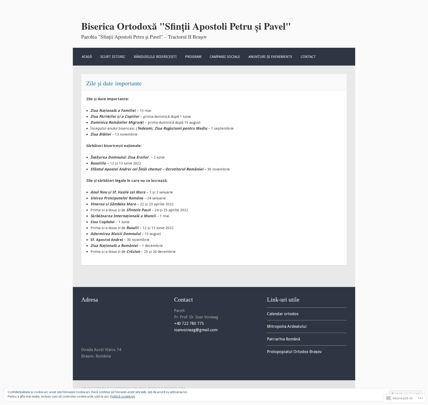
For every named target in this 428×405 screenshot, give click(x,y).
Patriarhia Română (283, 339)
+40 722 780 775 (189, 323)
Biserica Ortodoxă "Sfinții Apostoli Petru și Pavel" (186, 26)
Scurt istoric (112, 57)
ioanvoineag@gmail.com (195, 330)
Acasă (87, 57)
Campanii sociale (225, 57)
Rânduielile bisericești (155, 57)
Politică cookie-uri (122, 396)
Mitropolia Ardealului (287, 326)
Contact (308, 57)
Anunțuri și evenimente (270, 57)
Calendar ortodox (282, 313)
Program (193, 57)
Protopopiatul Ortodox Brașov (294, 351)
